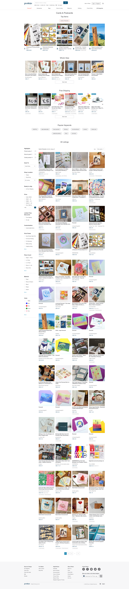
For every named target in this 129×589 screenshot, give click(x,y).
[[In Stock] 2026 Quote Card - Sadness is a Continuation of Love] (47, 373)
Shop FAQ (41, 570)
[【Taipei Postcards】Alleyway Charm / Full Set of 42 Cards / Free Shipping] (64, 35)
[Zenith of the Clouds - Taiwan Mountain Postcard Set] (80, 346)
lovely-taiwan (41, 279)
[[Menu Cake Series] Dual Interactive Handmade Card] (47, 214)
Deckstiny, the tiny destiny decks (45, 358)
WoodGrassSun (28, 77)
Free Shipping (64, 90)
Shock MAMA (92, 464)
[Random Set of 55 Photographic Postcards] (97, 533)
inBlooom (74, 199)
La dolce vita (42, 5)
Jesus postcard (56, 129)
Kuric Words (41, 544)
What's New (64, 58)
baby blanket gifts (45, 129)
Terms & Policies (56, 574)
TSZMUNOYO (42, 172)
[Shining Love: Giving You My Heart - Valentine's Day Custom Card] (80, 506)
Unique (26, 110)
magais (90, 544)
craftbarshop (75, 306)
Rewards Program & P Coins (58, 579)
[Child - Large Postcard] (63, 321)
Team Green (58, 199)
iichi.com (69, 577)
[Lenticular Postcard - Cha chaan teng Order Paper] (63, 294)
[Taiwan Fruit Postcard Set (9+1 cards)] (63, 373)
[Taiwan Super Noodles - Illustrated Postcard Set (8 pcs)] (97, 398)
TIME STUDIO (92, 358)
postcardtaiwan (92, 253)
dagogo (73, 518)
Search (65, 2)
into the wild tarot (75, 129)
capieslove (41, 226)
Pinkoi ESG (70, 572)
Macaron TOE (58, 491)
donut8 (93, 77)
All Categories (27, 568)
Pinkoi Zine (26, 570)
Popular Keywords (64, 125)
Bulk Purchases (56, 570)
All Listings (64, 142)
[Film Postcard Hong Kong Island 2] (63, 187)
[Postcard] (80, 214)
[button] (35, 207)
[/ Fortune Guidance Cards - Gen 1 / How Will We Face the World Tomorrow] (63, 479)
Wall (25, 574)
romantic (85, 129)
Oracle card (94, 129)
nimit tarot (74, 133)
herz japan (60, 5)
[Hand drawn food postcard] (80, 479)
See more (64, 82)
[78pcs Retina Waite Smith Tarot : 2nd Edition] (63, 452)
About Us (69, 568)
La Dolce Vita (41, 437)
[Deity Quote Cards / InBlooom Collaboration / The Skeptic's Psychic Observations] (80, 187)
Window (25, 576)
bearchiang (57, 385)
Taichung (65, 129)
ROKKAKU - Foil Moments (94, 199)
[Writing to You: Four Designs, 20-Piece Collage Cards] (47, 425)
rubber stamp (36, 5)
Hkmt (66, 133)
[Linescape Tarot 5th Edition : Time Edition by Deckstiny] (47, 346)
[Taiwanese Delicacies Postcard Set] (48, 35)
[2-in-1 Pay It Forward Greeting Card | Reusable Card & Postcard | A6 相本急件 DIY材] (47, 241)
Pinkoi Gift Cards (27, 572)
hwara (47, 5)
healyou (40, 464)
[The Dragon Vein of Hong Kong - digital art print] (47, 533)
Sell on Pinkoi (87, 3)
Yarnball (90, 410)
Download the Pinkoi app (91, 576)
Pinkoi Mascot (70, 574)
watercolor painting (56, 133)
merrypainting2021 (76, 226)
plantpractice (75, 358)
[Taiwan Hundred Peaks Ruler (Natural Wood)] (97, 35)
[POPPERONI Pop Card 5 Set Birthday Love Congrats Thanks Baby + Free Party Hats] (80, 452)
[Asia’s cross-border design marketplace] (28, 3)
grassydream (58, 437)
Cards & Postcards (64, 20)
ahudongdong (68, 77)
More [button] (25, 249)
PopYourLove (54, 110)
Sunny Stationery (42, 77)
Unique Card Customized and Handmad (80, 544)
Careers (69, 576)
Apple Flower (58, 172)
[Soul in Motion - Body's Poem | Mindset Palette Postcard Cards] (80, 160)
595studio (74, 410)
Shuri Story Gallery (76, 172)
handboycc (91, 518)
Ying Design (58, 226)
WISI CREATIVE (42, 199)
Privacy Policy (56, 576)
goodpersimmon (58, 279)
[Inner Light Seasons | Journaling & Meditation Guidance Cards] (80, 373)
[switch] (30, 151)
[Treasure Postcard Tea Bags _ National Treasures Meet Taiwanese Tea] (97, 214)
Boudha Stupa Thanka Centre (71, 110)
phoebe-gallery (75, 491)
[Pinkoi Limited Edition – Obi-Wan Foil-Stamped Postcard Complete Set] (97, 187)
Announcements (56, 572)
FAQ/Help (55, 568)
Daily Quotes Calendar (43, 385)
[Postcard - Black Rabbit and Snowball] (98, 67)
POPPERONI (75, 464)
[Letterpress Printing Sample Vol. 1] (32, 35)
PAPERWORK (75, 253)
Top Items (64, 16)
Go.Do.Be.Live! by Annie (44, 491)
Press (69, 570)
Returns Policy (56, 577)
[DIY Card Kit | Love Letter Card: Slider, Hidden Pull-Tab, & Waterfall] (80, 294)
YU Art (90, 172)
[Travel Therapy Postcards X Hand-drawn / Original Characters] (47, 452)
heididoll (57, 333)
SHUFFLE (35, 129)
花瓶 (56, 5)
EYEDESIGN (41, 333)
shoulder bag (51, 5)
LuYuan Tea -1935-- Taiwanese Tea (96, 226)
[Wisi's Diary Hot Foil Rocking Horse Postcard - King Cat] (80, 268)
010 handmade (92, 306)
